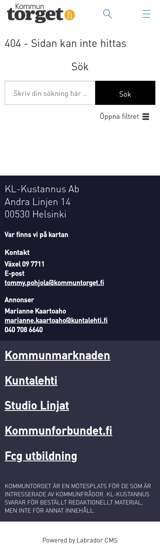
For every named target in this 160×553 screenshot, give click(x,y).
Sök (125, 93)
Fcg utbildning (41, 455)
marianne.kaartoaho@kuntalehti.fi (56, 320)
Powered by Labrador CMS (80, 540)
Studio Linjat (37, 405)
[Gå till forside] (41, 14)
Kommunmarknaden (57, 355)
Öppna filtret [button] (119, 115)
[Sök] (107, 14)
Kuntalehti (31, 380)
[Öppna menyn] (146, 14)
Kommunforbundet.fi (58, 430)
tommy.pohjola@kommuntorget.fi (54, 282)
